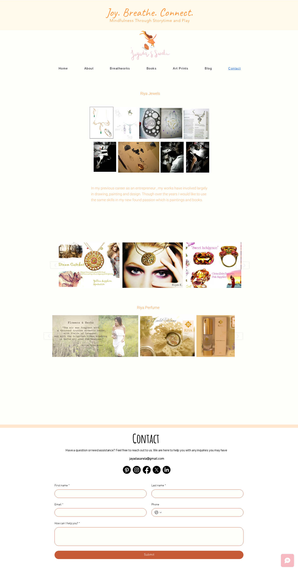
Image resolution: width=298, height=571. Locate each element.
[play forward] (242, 265)
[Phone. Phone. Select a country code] (158, 512)
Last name (158, 485)
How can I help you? (67, 523)
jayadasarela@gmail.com (146, 459)
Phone (155, 504)
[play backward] (57, 265)
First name (62, 485)
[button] (89, 265)
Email (59, 504)
